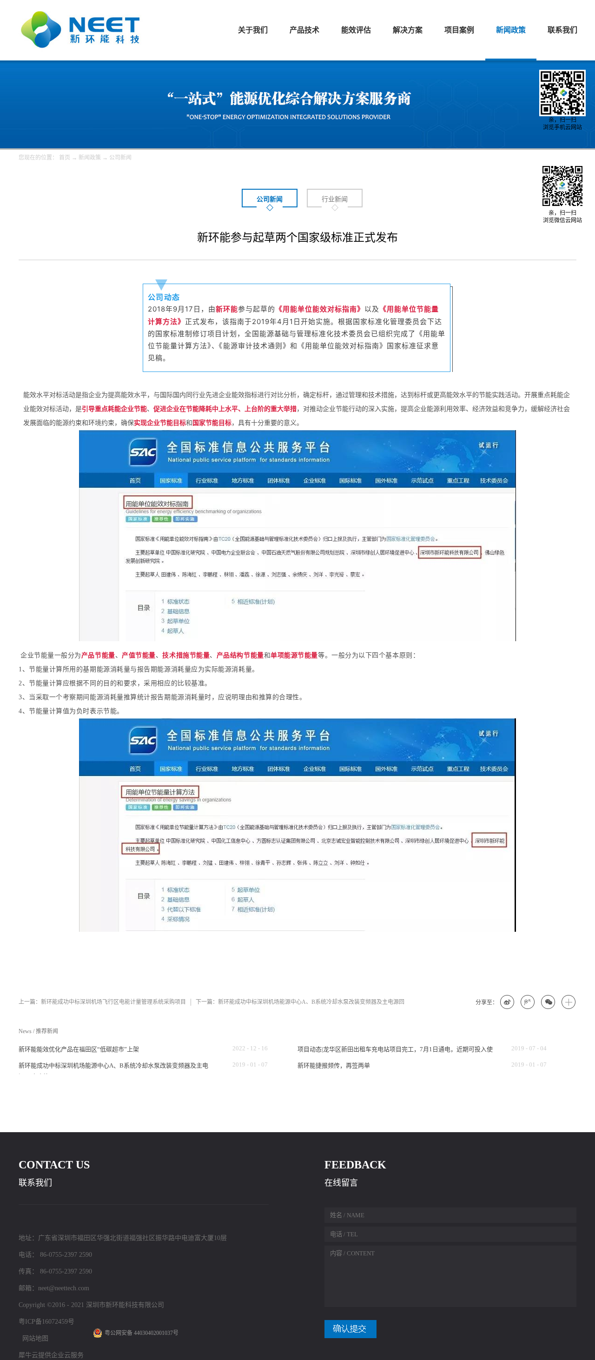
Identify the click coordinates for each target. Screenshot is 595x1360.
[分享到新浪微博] (507, 1002)
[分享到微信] (548, 1002)
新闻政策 (90, 157)
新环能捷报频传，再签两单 (334, 1065)
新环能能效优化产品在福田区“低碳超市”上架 (79, 1049)
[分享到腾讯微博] (528, 1002)
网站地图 (33, 1338)
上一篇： (102, 1002)
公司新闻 (120, 157)
